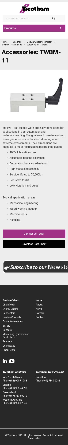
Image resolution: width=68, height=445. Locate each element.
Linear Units (9, 349)
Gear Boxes (9, 345)
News (39, 308)
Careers (40, 313)
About (39, 304)
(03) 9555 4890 (18, 388)
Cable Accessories (13, 321)
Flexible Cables (11, 300)
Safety (6, 325)
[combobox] (34, 18)
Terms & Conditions (52, 435)
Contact (40, 317)
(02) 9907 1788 (18, 380)
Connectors (9, 313)
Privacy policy (34, 438)
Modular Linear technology (40, 42)
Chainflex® (9, 304)
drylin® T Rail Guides (12, 45)
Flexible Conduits (12, 317)
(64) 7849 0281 (51, 380)
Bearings (17, 42)
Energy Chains (10, 308)
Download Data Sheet (34, 243)
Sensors (7, 329)
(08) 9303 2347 (18, 403)
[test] (34, 8)
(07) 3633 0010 (18, 395)
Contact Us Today (34, 233)
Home (5, 42)
